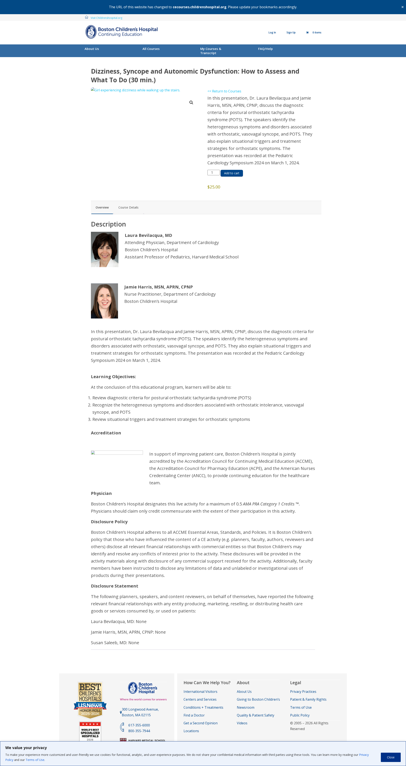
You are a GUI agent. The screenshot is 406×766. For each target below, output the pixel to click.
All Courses (151, 49)
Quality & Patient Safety (255, 715)
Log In (272, 32)
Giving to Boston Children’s (258, 699)
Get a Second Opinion (201, 723)
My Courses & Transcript (210, 51)
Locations (191, 731)
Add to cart (231, 173)
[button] (191, 102)
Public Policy (300, 715)
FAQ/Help (265, 49)
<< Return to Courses (224, 91)
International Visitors (200, 691)
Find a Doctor (194, 715)
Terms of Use (35, 760)
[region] (203, 753)
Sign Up (291, 32)
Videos (242, 723)
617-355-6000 (139, 725)
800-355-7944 (139, 731)
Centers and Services (200, 699)
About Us (92, 49)
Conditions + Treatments (203, 707)
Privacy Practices (303, 691)
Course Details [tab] (128, 207)
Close (391, 757)
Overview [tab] (102, 207)
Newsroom (245, 707)
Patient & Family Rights (308, 699)
